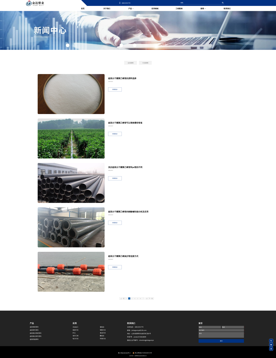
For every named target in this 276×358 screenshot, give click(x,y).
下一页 (151, 298)
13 (146, 298)
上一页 (122, 298)
